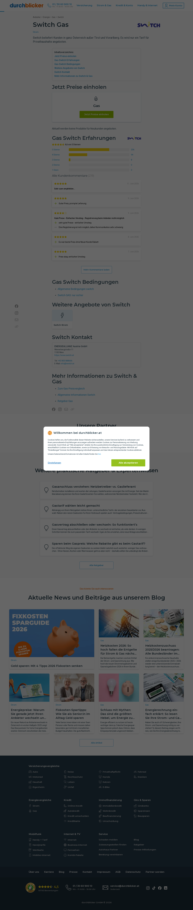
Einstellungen (54, 462)
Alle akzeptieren (128, 462)
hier (99, 454)
